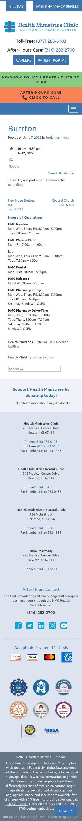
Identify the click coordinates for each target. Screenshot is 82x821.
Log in (74, 816)
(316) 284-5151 (46, 569)
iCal (11, 159)
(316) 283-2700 (59, 50)
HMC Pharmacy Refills (57, 6)
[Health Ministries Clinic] (41, 26)
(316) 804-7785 (46, 487)
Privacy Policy (43, 357)
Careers (23, 60)
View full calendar (61, 173)
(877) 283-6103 (51, 41)
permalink (15, 184)
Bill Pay (16, 6)
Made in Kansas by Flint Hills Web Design (38, 816)
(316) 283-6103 (46, 441)
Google (14, 166)
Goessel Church (63, 202)
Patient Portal (52, 60)
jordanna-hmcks (57, 137)
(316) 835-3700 (46, 528)
